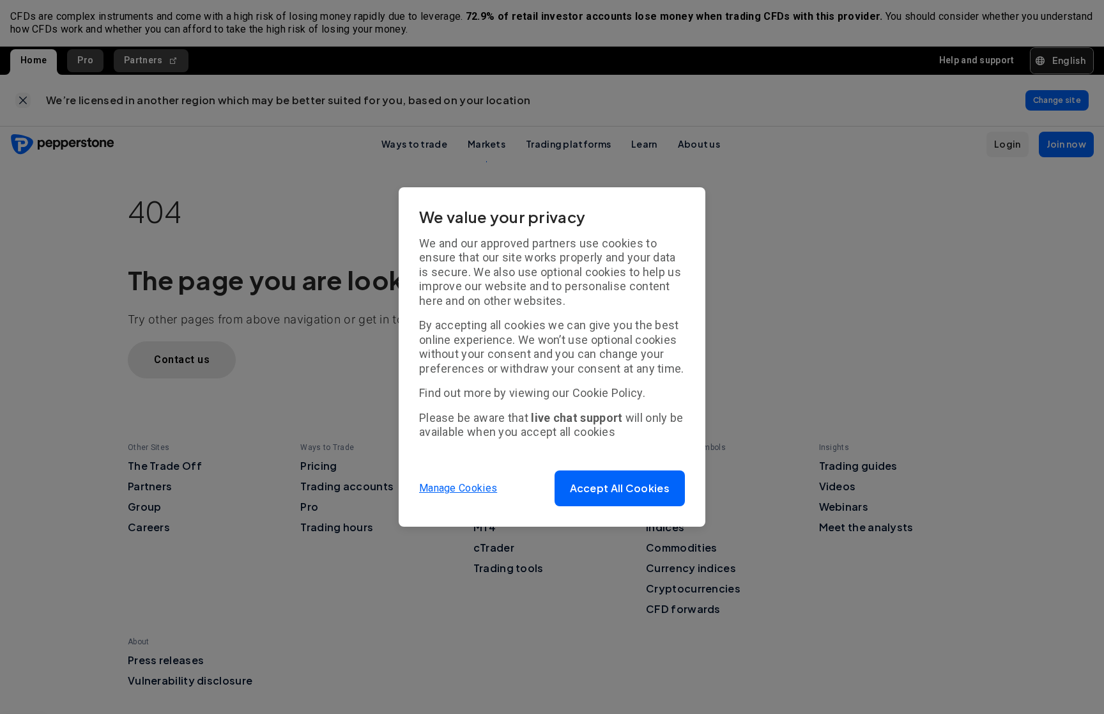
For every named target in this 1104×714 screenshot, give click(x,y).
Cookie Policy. (608, 393)
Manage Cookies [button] (458, 488)
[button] (620, 488)
